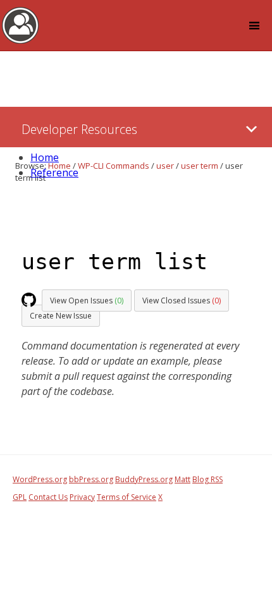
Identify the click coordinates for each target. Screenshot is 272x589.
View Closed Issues (181, 300)
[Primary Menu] (251, 129)
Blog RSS (207, 479)
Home (44, 157)
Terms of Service (126, 497)
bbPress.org (91, 479)
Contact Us (48, 497)
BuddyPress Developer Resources (20, 24)
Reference (54, 172)
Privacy (82, 497)
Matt (182, 479)
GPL (20, 497)
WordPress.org (40, 479)
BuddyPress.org (144, 479)
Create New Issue (61, 315)
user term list (114, 261)
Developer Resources (79, 129)
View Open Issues (86, 300)
